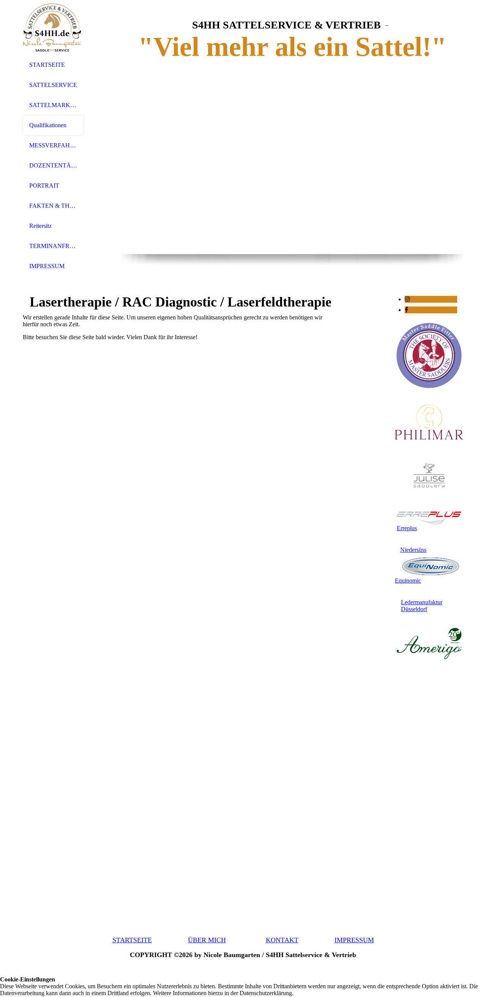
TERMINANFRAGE (53, 246)
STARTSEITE (47, 65)
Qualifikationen (47, 125)
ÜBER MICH (207, 940)
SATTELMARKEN (53, 105)
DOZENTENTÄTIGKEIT (53, 165)
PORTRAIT (44, 185)
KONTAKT (282, 940)
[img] (53, 27)
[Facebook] (406, 310)
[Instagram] (407, 299)
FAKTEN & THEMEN (53, 205)
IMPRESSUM (47, 266)
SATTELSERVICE (53, 85)
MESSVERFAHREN (53, 145)
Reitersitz (40, 226)
